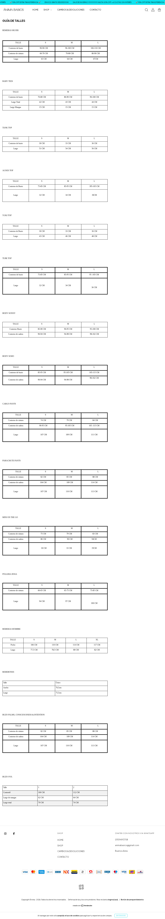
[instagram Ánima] (5, 833)
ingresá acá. (113, 900)
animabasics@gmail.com (127, 845)
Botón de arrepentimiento (132, 900)
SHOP (47, 10)
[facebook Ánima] (14, 833)
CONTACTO (95, 10)
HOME (35, 10)
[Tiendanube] (83, 906)
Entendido (121, 915)
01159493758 (121, 839)
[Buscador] (146, 10)
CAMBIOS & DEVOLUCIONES (70, 10)
